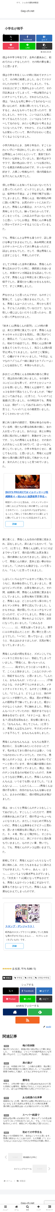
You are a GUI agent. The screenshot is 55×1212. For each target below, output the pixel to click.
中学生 (19, 978)
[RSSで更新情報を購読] (27, 1020)
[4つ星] (9, 969)
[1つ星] (3, 969)
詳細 (14, 524)
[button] (44, 46)
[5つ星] (11, 969)
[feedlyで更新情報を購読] (40, 1012)
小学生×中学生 (43, 978)
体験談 (8, 978)
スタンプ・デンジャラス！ (20, 926)
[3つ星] (7, 969)
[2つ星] (5, 969)
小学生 (30, 978)
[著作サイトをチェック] (15, 1012)
